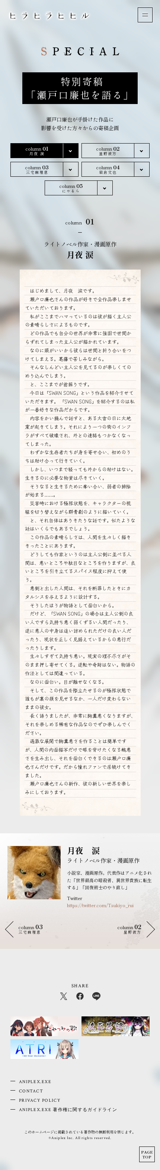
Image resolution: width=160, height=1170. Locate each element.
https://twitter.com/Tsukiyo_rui (100, 905)
